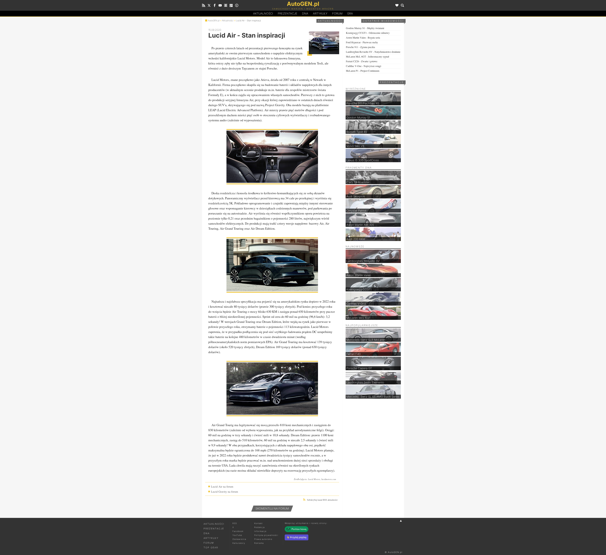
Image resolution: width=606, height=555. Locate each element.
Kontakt (258, 523)
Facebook (238, 531)
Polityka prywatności (266, 535)
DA (305, 13)
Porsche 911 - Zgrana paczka (360, 47)
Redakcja (259, 527)
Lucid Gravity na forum (224, 491)
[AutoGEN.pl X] (209, 5)
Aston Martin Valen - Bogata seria (363, 37)
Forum (337, 13)
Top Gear (211, 547)
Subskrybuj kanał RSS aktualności (322, 499)
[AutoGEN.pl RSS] (203, 5)
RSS (234, 523)
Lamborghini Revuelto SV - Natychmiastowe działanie (373, 51)
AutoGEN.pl (214, 20)
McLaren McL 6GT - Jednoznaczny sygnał (367, 56)
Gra (350, 13)
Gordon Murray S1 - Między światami (365, 28)
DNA (207, 533)
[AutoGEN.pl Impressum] (236, 5)
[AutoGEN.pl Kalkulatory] (231, 5)
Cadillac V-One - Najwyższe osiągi (363, 66)
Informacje (260, 531)
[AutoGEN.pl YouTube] (220, 5)
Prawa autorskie (263, 539)
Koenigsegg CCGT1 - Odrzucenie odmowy (368, 32)
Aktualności (263, 13)
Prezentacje (287, 13)
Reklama (259, 543)
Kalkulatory (238, 543)
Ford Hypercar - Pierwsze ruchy (362, 42)
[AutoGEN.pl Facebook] (214, 5)
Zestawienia (239, 539)
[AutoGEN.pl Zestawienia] (225, 5)
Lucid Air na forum (222, 486)
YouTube (237, 535)
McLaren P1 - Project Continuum (362, 70)
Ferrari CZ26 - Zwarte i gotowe (361, 61)
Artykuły (320, 13)
